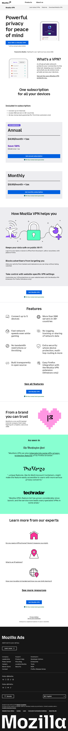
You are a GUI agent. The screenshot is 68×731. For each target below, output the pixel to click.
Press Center (6, 662)
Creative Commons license (9, 708)
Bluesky (3, 679)
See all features (34, 384)
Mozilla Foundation (21, 704)
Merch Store (6, 666)
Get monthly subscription (34, 192)
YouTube (8, 688)
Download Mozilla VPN (55, 7)
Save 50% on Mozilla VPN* (17, 43)
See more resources (34, 590)
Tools (32, 664)
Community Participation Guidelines (37, 711)
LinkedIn (8, 679)
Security (18, 666)
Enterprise (34, 662)
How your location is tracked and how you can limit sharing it (29, 581)
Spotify (13, 679)
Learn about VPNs (34, 7)
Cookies (19, 711)
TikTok (11, 679)
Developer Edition (37, 659)
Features (44, 7)
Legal (24, 711)
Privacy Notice (34, 617)
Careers (4, 664)
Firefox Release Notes (38, 669)
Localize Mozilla (20, 664)
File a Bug (18, 662)
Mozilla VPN (10, 8)
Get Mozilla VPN (34, 292)
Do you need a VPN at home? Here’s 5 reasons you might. (27, 543)
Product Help (19, 659)
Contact (5, 669)
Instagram (6, 679)
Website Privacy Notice (8, 711)
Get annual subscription (34, 156)
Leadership (6, 659)
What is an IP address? (14, 562)
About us (39, 2)
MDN (32, 666)
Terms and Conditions (34, 618)
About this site (52, 711)
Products (28, 2)
